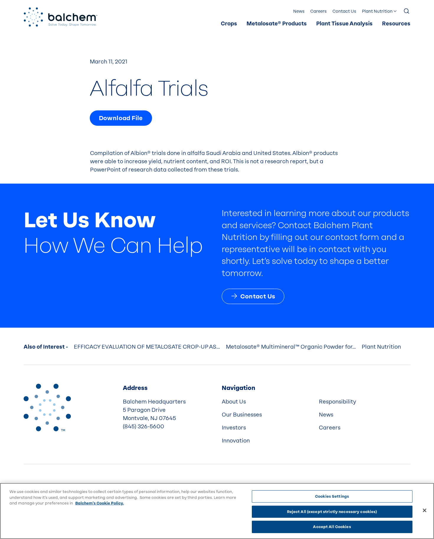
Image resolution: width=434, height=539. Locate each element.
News (298, 11)
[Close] (424, 510)
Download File (121, 118)
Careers (318, 11)
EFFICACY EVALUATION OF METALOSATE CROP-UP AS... (147, 347)
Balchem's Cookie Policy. (99, 503)
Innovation (236, 440)
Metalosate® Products (277, 24)
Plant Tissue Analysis (344, 24)
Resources (396, 24)
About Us (234, 401)
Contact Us (344, 11)
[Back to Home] (47, 407)
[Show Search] (406, 11)
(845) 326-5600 (143, 426)
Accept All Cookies (332, 527)
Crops (229, 24)
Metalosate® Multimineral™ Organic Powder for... (291, 347)
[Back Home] (60, 17)
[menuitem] (229, 24)
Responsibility (337, 401)
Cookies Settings (332, 496)
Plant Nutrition (377, 11)
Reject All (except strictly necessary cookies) (332, 511)
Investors (234, 427)
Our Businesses (242, 414)
